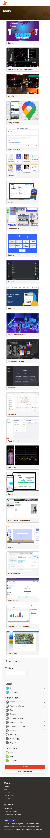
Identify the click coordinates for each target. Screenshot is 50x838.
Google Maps (13, 122)
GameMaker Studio (16, 361)
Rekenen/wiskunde (17, 706)
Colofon (7, 792)
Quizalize (11, 43)
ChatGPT (11, 388)
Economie (13, 714)
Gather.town (13, 228)
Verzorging (14, 734)
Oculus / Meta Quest (17, 335)
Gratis (12, 688)
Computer (13, 760)
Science (13, 702)
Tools (6, 789)
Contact (7, 798)
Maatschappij (15, 738)
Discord (11, 282)
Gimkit (10, 202)
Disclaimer (8, 808)
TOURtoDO (12, 653)
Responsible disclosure (12, 814)
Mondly (11, 96)
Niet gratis (14, 692)
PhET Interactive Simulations (20, 69)
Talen (12, 710)
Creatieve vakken (16, 718)
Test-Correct (13, 441)
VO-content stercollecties (19, 520)
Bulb (9, 308)
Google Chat (13, 600)
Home (6, 787)
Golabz (11, 175)
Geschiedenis (9, 795)
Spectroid (12, 467)
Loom (10, 547)
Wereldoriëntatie (16, 722)
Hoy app (11, 494)
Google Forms (14, 149)
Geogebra (12, 414)
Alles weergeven (25, 771)
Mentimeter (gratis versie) (19, 626)
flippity (11, 255)
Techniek (13, 730)
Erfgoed (13, 742)
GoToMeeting (14, 573)
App (11, 752)
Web (11, 756)
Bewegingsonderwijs (17, 726)
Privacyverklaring (10, 811)
